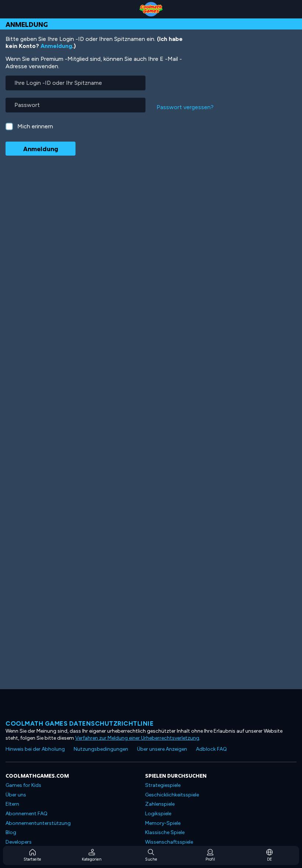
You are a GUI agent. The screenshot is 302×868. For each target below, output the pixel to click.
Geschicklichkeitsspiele (172, 795)
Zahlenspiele (160, 804)
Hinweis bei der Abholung (35, 749)
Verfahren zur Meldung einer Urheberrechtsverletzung (137, 738)
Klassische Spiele (165, 832)
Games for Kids (23, 785)
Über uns (16, 795)
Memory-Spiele (162, 823)
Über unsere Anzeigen (162, 749)
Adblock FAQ (211, 749)
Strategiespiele (162, 785)
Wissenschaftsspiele (169, 842)
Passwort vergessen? (185, 107)
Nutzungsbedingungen (101, 749)
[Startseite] (151, 9)
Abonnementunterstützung (38, 823)
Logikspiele (158, 813)
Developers (19, 842)
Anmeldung (56, 45)
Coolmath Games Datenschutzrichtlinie (80, 723)
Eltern (12, 804)
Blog (11, 832)
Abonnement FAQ (27, 813)
